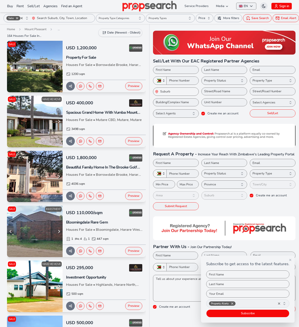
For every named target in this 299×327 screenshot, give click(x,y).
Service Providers (197, 6)
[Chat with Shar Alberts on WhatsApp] (80, 86)
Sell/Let (33, 6)
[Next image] (59, 66)
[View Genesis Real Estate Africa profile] (135, 48)
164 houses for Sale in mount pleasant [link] (24, 36)
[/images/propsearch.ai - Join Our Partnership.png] (224, 228)
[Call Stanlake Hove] (90, 251)
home (11, 29)
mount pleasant (35, 29)
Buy (10, 6)
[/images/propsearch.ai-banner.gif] (224, 136)
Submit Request (176, 206)
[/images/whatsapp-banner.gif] (224, 43)
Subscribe (248, 313)
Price (202, 18)
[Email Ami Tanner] (100, 306)
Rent (20, 6)
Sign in (284, 6)
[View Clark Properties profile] (135, 103)
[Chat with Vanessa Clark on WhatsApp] (80, 141)
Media (220, 6)
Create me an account (223, 113)
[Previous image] (10, 66)
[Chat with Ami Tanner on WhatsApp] (80, 306)
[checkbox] (203, 113)
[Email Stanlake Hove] (100, 251)
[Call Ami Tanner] (90, 306)
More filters (231, 18)
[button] (17, 18)
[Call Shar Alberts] (90, 86)
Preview (133, 86)
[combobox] (18, 18)
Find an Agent (71, 6)
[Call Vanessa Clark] (90, 141)
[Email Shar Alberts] (100, 86)
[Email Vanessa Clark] (100, 141)
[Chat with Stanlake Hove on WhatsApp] (80, 251)
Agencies (50, 6)
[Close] (290, 260)
